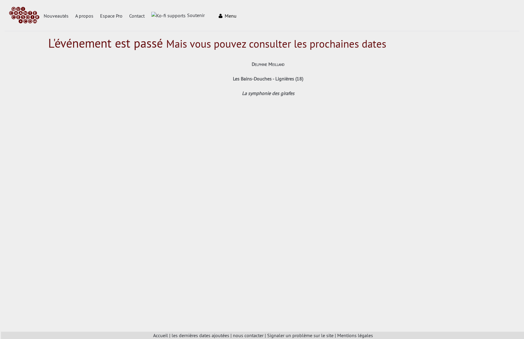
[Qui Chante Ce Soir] (24, 16)
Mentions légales (355, 335)
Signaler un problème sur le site (300, 335)
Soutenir (196, 15)
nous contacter (248, 335)
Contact (137, 16)
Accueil (160, 335)
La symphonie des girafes (268, 93)
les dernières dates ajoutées (200, 335)
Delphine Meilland (268, 64)
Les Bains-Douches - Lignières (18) (268, 79)
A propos (84, 16)
